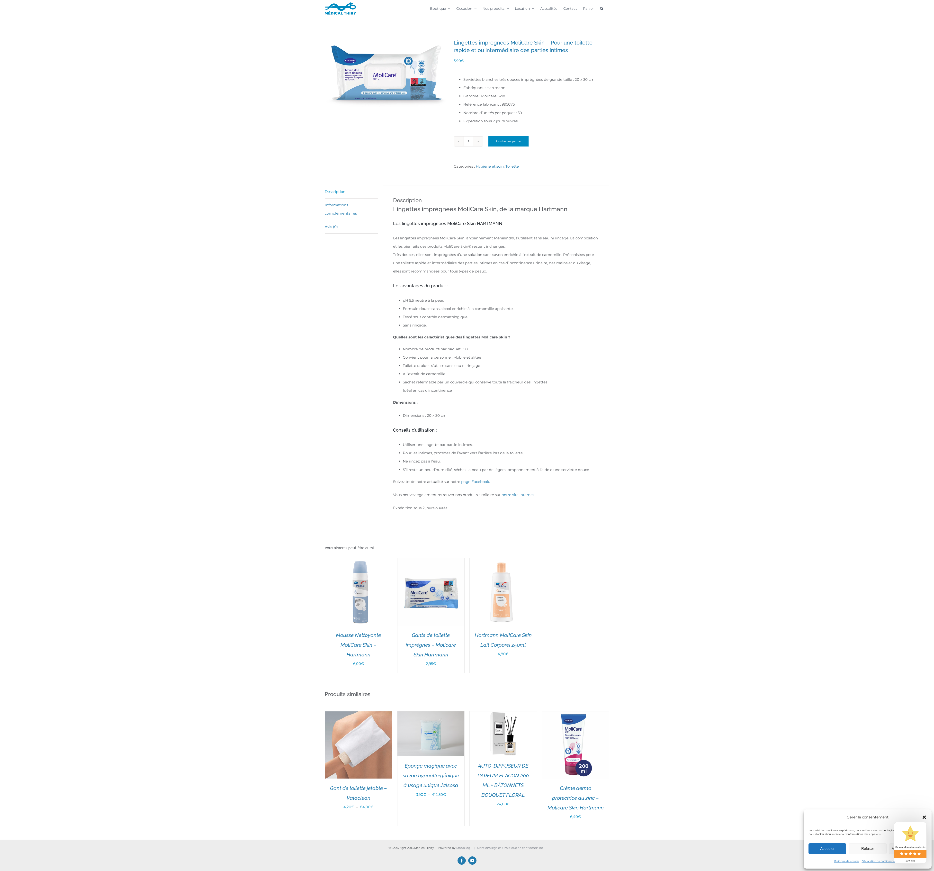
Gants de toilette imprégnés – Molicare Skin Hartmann (431, 645)
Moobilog (463, 848)
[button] (924, 817)
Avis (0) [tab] (331, 226)
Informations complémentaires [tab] (341, 209)
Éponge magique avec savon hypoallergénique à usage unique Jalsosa (431, 775)
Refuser (867, 848)
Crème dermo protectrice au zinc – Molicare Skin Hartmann (576, 798)
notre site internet (518, 494)
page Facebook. (475, 481)
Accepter (827, 848)
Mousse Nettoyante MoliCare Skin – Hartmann (358, 645)
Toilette (512, 166)
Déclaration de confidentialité (880, 861)
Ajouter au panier (508, 141)
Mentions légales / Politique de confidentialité (510, 848)
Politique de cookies (846, 861)
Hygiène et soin (490, 166)
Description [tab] (335, 191)
